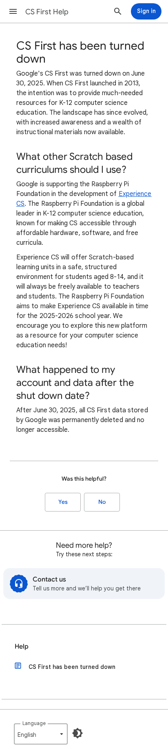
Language (34, 723)
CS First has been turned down (72, 667)
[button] (13, 11)
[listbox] (41, 734)
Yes (63, 502)
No (102, 502)
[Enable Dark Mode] (77, 733)
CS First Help (47, 11)
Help (22, 646)
